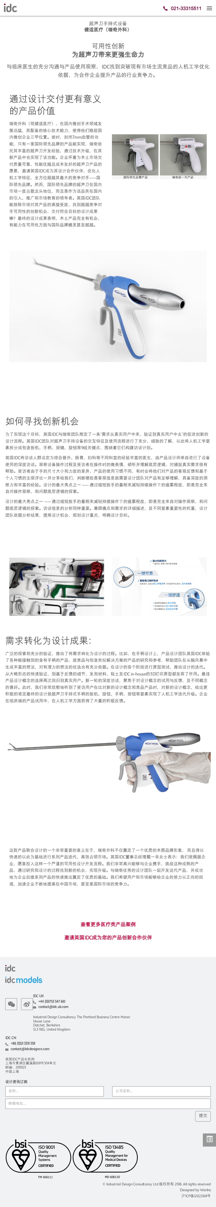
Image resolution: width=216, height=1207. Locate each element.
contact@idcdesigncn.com (30, 1049)
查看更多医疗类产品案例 (108, 925)
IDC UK (38, 996)
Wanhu (205, 1190)
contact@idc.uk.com (53, 1007)
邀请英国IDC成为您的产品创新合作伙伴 (108, 938)
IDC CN (10, 1038)
